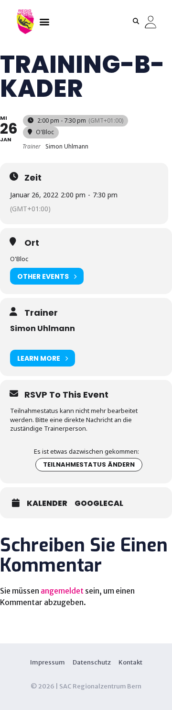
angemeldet (62, 590)
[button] (44, 21)
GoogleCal (99, 503)
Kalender (47, 503)
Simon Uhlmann (42, 328)
